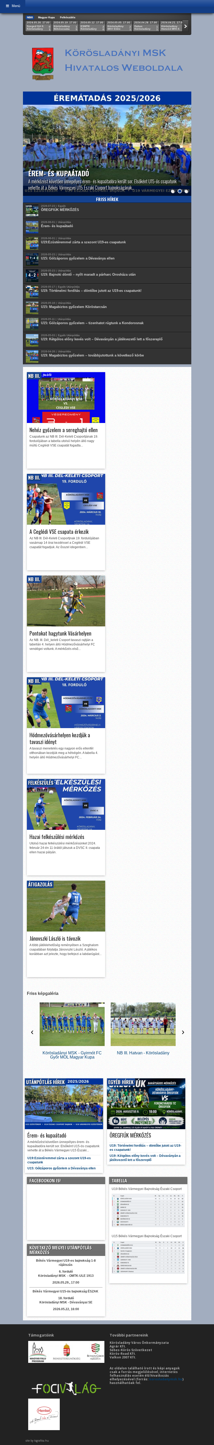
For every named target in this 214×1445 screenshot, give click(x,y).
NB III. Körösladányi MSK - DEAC (143, 1053)
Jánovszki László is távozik (54, 938)
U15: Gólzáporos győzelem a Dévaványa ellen (78, 258)
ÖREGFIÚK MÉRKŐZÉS (60, 210)
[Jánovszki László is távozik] (66, 930)
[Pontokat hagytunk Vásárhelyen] (66, 625)
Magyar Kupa (46, 17)
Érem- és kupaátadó (58, 173)
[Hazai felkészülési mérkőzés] (66, 828)
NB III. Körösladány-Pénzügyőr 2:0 (72, 1053)
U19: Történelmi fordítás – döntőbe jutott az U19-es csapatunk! (91, 291)
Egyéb (62, 205)
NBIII (30, 17)
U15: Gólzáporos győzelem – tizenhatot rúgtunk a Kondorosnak (92, 323)
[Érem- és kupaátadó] (107, 146)
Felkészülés (67, 17)
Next (186, 138)
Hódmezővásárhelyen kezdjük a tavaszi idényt (59, 738)
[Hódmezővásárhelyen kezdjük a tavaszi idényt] (66, 726)
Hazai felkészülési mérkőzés (56, 837)
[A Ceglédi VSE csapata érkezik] (66, 523)
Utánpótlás (64, 222)
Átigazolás (40, 884)
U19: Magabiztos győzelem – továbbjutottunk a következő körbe (92, 355)
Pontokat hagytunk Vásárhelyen (60, 633)
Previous (28, 138)
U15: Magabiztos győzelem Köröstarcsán (74, 307)
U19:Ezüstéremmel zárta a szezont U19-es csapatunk (83, 242)
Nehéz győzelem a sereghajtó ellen (63, 430)
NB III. (34, 375)
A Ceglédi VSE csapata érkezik (58, 531)
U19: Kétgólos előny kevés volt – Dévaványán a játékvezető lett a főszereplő (102, 339)
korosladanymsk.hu (165, 1379)
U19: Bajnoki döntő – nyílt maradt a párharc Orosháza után (88, 274)
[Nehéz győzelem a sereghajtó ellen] (66, 421)
